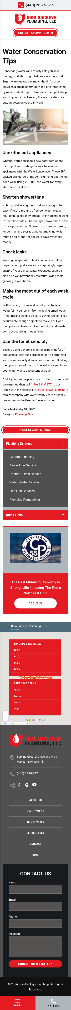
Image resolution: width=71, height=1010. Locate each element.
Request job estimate (35, 430)
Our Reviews (35, 822)
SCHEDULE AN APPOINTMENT (36, 33)
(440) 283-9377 (39, 5)
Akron (17, 689)
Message (15, 933)
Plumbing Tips (24, 414)
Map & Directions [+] (30, 762)
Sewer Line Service (22, 465)
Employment (35, 811)
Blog (35, 854)
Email (12, 899)
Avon (16, 709)
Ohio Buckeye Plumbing (50, 389)
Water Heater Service (24, 482)
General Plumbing (21, 457)
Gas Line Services (22, 491)
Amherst (18, 696)
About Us (35, 603)
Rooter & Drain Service (25, 474)
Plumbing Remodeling (24, 499)
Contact (36, 843)
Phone (13, 916)
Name (12, 882)
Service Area (35, 833)
